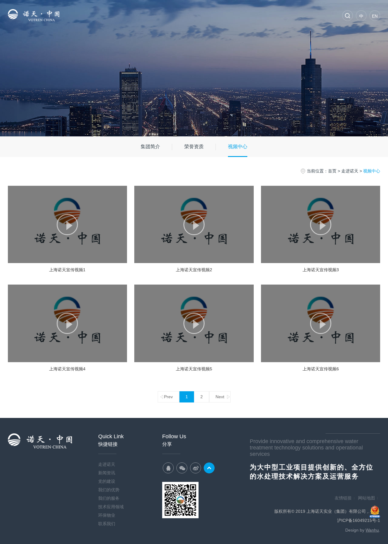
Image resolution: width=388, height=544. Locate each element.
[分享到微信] (181, 467)
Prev (168, 396)
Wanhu (372, 530)
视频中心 (237, 146)
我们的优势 (195, 15)
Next (220, 396)
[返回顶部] (209, 467)
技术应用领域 (256, 15)
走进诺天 (105, 15)
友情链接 (343, 498)
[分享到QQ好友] (168, 467)
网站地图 (366, 498)
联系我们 (317, 15)
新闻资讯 (135, 15)
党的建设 (165, 15)
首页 (74, 15)
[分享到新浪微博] (195, 467)
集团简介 (150, 146)
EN (375, 16)
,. (368, 511)
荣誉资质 (194, 146)
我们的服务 (226, 15)
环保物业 (287, 15)
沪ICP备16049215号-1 (358, 520)
